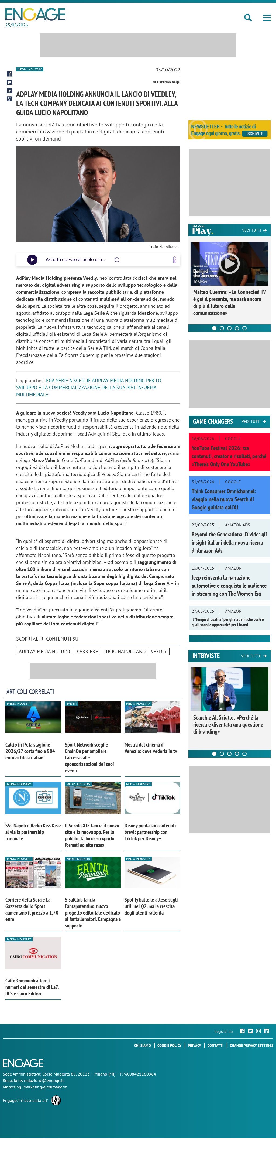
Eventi (72, 703)
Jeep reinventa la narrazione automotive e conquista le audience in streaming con (229, 585)
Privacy (194, 1045)
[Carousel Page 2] (222, 328)
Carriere (87, 651)
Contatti (215, 1045)
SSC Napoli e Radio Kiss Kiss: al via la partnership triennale (33, 832)
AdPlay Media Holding (45, 651)
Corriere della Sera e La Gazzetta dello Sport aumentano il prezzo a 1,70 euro (31, 909)
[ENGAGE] (35, 14)
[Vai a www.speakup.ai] (174, 259)
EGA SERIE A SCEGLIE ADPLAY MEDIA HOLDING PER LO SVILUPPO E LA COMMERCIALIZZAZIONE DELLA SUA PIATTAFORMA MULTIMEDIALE (88, 387)
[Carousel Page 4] (237, 328)
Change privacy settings (251, 1045)
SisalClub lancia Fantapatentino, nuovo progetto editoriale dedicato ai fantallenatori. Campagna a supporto (93, 912)
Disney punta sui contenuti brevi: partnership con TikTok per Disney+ (150, 832)
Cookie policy (169, 1045)
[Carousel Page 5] (244, 328)
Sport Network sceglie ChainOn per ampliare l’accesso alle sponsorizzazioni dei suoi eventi (89, 757)
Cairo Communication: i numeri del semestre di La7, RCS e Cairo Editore (31, 987)
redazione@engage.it (44, 1080)
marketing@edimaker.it (45, 1087)
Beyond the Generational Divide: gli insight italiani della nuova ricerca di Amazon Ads (229, 542)
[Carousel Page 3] (229, 328)
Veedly (159, 651)
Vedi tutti (251, 230)
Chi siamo (142, 1045)
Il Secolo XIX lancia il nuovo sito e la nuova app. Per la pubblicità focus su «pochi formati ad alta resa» (92, 835)
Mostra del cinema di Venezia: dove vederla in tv (151, 747)
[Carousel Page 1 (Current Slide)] (214, 328)
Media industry (30, 69)
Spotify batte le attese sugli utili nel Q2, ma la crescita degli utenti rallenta (151, 906)
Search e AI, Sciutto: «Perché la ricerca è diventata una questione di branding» (228, 724)
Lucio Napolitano (125, 651)
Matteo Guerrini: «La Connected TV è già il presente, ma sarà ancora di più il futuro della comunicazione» (229, 302)
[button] (267, 18)
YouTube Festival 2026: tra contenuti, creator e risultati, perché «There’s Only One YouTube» (229, 456)
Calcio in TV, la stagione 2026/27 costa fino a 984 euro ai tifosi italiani (30, 751)
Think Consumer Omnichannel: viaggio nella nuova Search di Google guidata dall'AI (224, 499)
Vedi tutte (251, 655)
